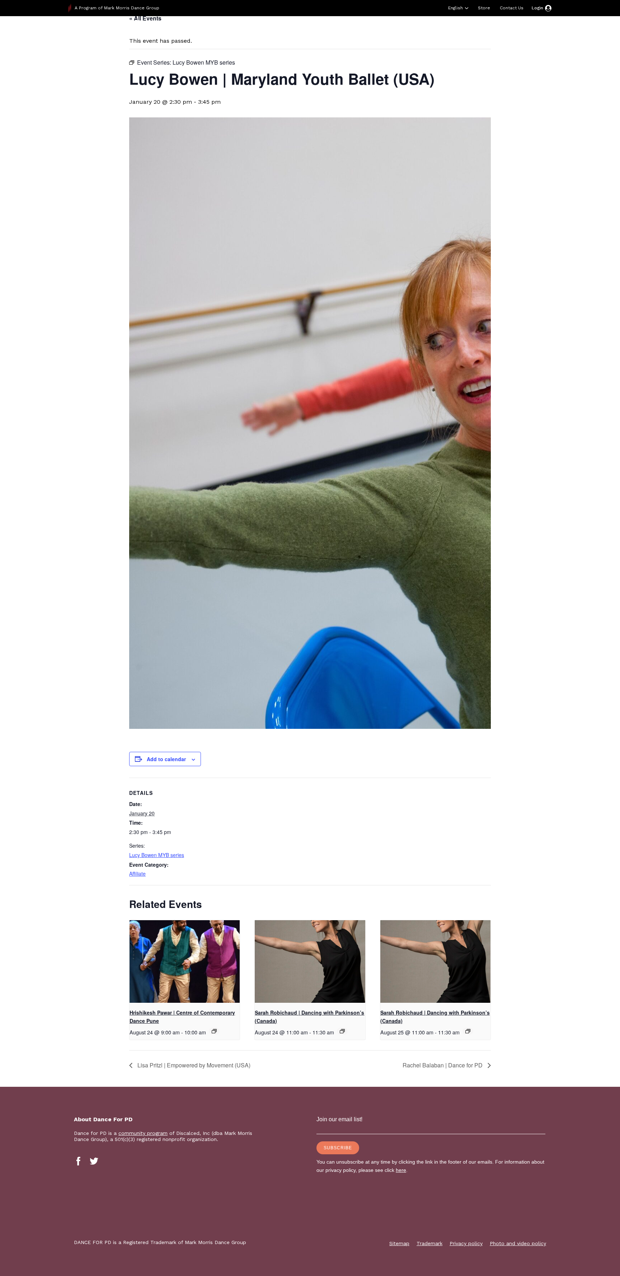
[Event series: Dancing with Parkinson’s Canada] (342, 1031)
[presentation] (185, 961)
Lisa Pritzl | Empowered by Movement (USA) (193, 1065)
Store (484, 7)
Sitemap (399, 1243)
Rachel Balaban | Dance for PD (443, 1065)
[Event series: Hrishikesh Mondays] (214, 1031)
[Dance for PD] (114, 34)
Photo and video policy (518, 1243)
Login (537, 7)
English (455, 7)
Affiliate (137, 873)
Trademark (429, 1243)
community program (143, 1133)
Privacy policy (466, 1243)
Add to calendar (166, 759)
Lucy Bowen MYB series (156, 854)
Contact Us (511, 7)
